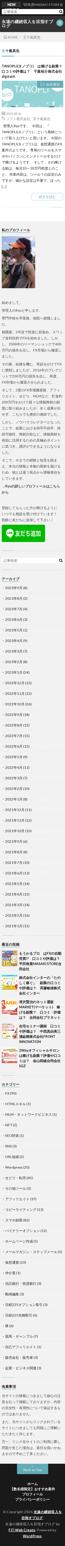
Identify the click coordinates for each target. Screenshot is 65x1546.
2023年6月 (14, 619)
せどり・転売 (15, 1178)
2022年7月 (14, 736)
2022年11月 (15, 693)
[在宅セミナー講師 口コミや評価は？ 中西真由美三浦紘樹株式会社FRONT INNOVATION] (9, 1031)
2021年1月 (14, 926)
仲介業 (10, 1273)
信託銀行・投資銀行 (20, 1283)
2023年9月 (14, 588)
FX (7, 1093)
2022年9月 (14, 714)
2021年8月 (14, 852)
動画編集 (12, 1294)
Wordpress (14, 1167)
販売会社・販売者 (19, 1357)
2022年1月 (14, 799)
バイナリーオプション (22, 1230)
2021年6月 (14, 873)
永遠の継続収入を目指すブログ (27, 23)
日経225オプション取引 (24, 1304)
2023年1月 (14, 672)
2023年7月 (14, 609)
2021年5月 (14, 884)
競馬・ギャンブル (19, 1336)
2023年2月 (14, 662)
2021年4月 (14, 894)
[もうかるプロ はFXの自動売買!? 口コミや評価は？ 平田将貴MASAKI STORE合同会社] (9, 958)
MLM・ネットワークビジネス (28, 1114)
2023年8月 (14, 598)
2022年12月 (15, 683)
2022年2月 (14, 788)
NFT (8, 1125)
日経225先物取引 (18, 1315)
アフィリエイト (17, 1199)
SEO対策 (12, 1135)
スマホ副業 (14, 1220)
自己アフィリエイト (20, 1347)
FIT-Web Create (22, 1530)
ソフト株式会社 (18, 118)
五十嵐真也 (41, 118)
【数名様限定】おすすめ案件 (32, 1489)
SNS (8, 1146)
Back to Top (32, 1470)
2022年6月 (14, 746)
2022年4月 (14, 767)
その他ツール (15, 1188)
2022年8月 (14, 725)
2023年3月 (14, 651)
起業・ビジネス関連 (20, 1368)
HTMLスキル (15, 1104)
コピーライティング (20, 1209)
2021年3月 (14, 905)
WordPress (32, 1536)
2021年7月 (14, 862)
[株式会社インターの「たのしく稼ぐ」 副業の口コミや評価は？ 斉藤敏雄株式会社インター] (9, 982)
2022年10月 (15, 704)
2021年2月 (14, 915)
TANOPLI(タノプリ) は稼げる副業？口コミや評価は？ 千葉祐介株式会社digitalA (32, 71)
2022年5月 (14, 757)
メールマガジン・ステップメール (31, 1252)
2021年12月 (15, 810)
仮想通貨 (53, 84)
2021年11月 (15, 820)
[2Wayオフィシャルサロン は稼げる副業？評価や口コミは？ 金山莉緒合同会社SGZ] (9, 1055)
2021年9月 (14, 841)
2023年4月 (14, 640)
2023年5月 (14, 630)
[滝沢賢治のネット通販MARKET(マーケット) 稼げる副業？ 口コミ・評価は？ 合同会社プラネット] (9, 1007)
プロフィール (32, 1494)
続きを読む (47, 197)
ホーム (32, 1484)
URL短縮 (12, 1157)
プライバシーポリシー (32, 1499)
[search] (60, 11)
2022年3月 (14, 778)
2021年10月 (15, 831)
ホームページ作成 (19, 1241)
